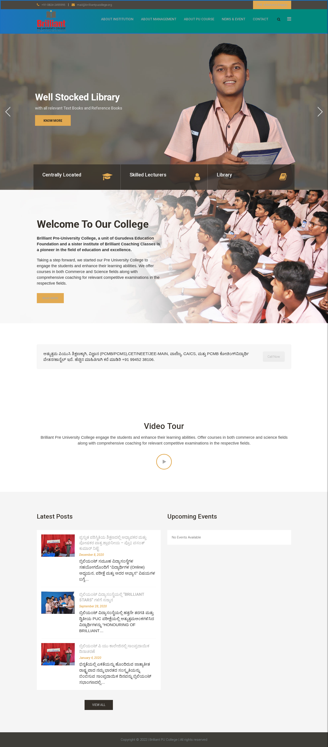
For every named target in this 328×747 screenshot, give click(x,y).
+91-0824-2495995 (53, 4)
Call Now (274, 356)
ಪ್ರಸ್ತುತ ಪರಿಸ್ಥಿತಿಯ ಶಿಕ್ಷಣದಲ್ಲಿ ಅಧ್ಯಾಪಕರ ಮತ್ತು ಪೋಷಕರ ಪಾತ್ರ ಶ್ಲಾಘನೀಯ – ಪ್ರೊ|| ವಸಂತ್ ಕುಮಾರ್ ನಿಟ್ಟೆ (112, 543)
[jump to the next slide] (320, 111)
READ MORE (50, 298)
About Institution (117, 19)
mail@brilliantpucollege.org (94, 4)
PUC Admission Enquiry (272, 4)
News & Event (233, 19)
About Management (158, 19)
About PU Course (199, 19)
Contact (260, 19)
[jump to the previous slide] (7, 111)
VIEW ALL (98, 705)
